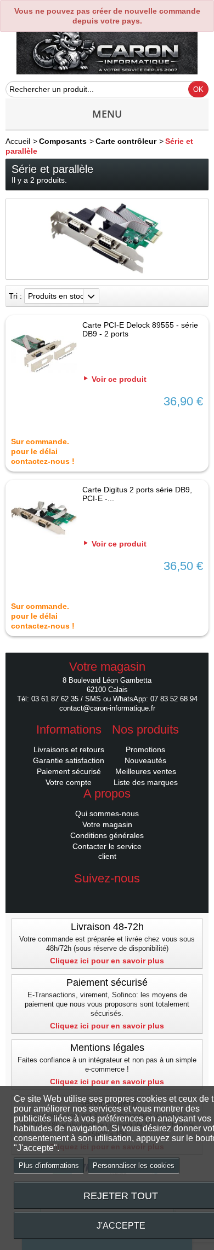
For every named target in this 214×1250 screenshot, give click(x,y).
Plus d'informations (49, 1165)
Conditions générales (107, 835)
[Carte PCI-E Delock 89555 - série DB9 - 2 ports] (44, 354)
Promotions (145, 749)
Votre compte (69, 782)
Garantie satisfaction (68, 760)
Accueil (17, 141)
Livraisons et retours (68, 749)
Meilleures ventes (145, 771)
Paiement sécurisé (69, 771)
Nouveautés (145, 760)
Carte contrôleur (125, 141)
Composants (63, 141)
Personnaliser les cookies (133, 1165)
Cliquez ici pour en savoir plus (107, 960)
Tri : (15, 296)
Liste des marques (146, 782)
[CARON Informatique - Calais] (107, 51)
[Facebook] (107, 895)
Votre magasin (107, 824)
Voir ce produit (119, 379)
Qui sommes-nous (107, 813)
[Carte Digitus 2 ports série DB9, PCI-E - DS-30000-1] (44, 519)
